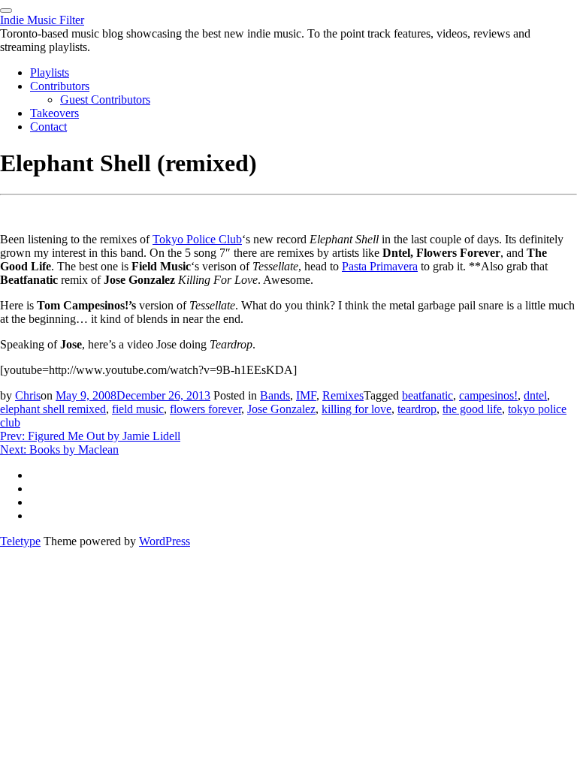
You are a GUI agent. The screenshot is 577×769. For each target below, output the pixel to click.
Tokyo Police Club (197, 239)
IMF (306, 395)
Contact (48, 126)
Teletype (20, 541)
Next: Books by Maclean (59, 449)
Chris (28, 395)
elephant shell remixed (53, 409)
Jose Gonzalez (281, 409)
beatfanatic (427, 395)
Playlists (49, 72)
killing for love (356, 409)
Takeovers (54, 113)
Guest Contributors (105, 99)
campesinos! (488, 395)
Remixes (343, 395)
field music (138, 409)
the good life (472, 409)
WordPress (164, 541)
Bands (275, 395)
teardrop (417, 409)
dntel (535, 395)
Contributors (59, 86)
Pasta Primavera (380, 266)
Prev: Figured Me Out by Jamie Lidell (90, 436)
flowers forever (205, 409)
